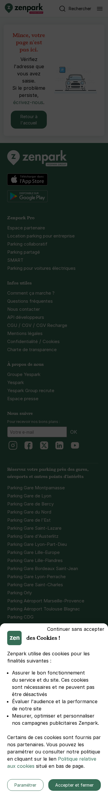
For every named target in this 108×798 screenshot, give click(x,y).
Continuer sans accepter (75, 629)
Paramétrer (25, 785)
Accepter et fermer (74, 785)
